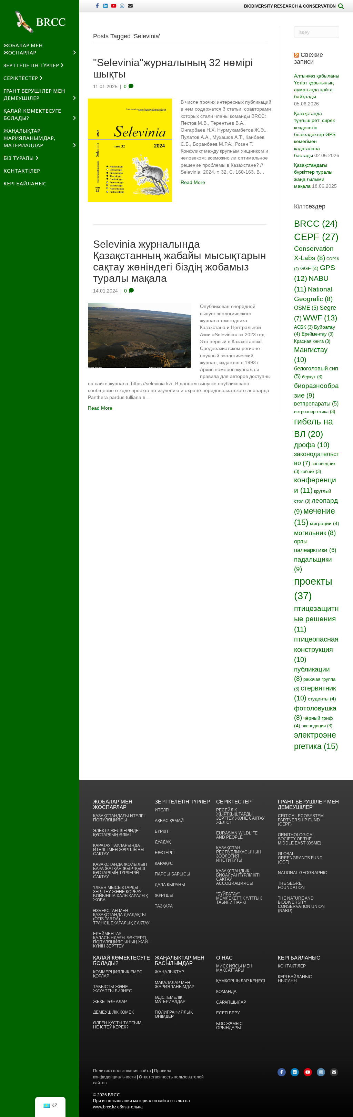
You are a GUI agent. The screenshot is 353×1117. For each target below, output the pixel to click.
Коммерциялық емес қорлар (117, 974)
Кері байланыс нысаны (295, 979)
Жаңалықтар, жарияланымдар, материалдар (29, 137)
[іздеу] (340, 6)
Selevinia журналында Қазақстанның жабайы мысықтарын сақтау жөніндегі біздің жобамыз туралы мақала (179, 261)
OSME (306, 308)
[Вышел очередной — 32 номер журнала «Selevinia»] (130, 150)
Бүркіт (162, 831)
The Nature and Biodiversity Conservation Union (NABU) (301, 904)
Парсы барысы (172, 874)
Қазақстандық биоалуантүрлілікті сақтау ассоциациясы (238, 877)
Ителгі (162, 810)
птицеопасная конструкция (316, 649)
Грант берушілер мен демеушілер (34, 94)
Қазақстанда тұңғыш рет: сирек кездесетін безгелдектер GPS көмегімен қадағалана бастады (314, 134)
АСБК (303, 327)
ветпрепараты (316, 404)
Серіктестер (20, 77)
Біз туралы (18, 157)
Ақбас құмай (169, 821)
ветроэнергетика (314, 411)
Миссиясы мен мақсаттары (234, 968)
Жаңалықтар (169, 972)
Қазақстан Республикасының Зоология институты (238, 854)
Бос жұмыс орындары (229, 1026)
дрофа (312, 445)
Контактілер (21, 170)
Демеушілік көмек (113, 1012)
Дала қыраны (170, 885)
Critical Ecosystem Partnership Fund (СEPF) (301, 820)
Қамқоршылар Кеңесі (240, 981)
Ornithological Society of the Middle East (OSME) (299, 839)
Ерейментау (317, 334)
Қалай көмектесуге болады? (32, 114)
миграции (324, 523)
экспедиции (317, 726)
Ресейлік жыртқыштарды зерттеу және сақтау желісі (240, 816)
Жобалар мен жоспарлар (23, 49)
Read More (193, 182)
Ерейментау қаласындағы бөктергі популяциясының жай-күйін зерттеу (121, 940)
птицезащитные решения (316, 618)
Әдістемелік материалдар (170, 999)
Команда (226, 992)
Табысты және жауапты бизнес (112, 989)
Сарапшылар (231, 1002)
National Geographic (302, 873)
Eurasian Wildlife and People (237, 835)
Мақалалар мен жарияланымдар (174, 985)
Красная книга (312, 341)
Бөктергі (164, 853)
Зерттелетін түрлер (31, 65)
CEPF (316, 237)
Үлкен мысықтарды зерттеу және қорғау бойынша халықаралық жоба (120, 893)
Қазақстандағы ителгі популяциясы (118, 818)
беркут (312, 377)
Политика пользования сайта (122, 1070)
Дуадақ (163, 842)
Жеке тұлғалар (110, 1002)
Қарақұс (164, 863)
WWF (320, 318)
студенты (322, 698)
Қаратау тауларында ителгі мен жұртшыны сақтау (118, 849)
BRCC (316, 223)
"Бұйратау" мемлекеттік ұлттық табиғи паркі (239, 898)
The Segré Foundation (291, 885)
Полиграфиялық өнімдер (174, 1014)
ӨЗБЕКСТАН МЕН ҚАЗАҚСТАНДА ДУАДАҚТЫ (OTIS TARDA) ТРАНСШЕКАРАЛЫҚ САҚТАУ (121, 917)
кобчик (311, 471)
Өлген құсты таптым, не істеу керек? (117, 1025)
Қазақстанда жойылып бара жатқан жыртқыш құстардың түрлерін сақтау (120, 870)
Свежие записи (308, 58)
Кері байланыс (25, 183)
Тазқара (164, 906)
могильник (315, 532)
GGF (309, 268)
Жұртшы (164, 895)
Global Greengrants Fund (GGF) (300, 858)
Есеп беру (228, 1013)
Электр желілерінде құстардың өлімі (116, 833)
